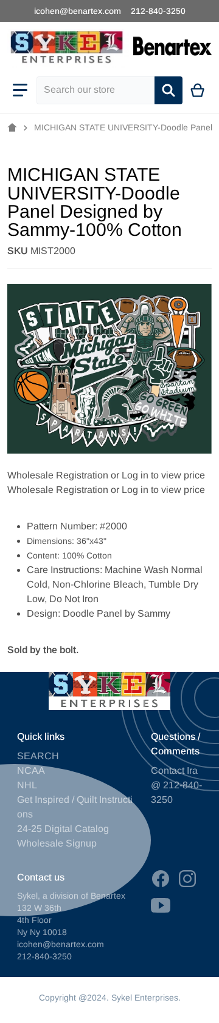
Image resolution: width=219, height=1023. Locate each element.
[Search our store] (168, 90)
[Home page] (12, 128)
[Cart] (198, 90)
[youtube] (160, 905)
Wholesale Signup (57, 843)
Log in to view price (163, 475)
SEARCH (38, 756)
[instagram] (187, 878)
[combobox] (95, 90)
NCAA (31, 770)
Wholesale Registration (57, 475)
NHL (27, 785)
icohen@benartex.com (77, 11)
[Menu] (20, 90)
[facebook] (160, 878)
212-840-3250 (158, 11)
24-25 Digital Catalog (63, 828)
